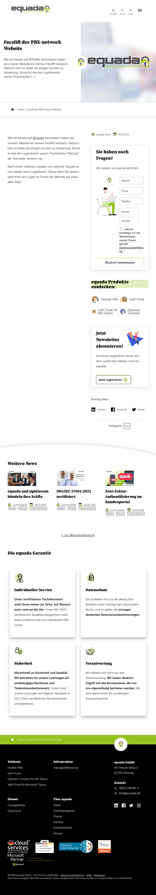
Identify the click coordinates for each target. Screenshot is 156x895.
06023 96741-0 (129, 788)
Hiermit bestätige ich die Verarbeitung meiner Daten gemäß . (131, 240)
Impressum (99, 875)
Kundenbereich (62, 827)
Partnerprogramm (64, 810)
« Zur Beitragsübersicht (78, 535)
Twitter (141, 409)
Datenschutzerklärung (72, 875)
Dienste (13, 799)
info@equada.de (130, 793)
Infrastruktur (63, 762)
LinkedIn (101, 409)
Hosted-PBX (109, 299)
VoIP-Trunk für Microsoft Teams (27, 784)
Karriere (58, 822)
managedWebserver (65, 767)
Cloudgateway (16, 805)
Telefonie (14, 762)
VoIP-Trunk (136, 299)
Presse (57, 816)
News (56, 805)
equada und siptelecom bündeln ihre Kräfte (28, 494)
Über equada (62, 799)
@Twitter (38, 138)
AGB (89, 875)
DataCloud (14, 810)
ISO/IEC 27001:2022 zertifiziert (74, 494)
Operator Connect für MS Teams (28, 778)
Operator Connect (134, 311)
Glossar (58, 833)
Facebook (121, 409)
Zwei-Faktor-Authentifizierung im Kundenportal (123, 496)
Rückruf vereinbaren (120, 262)
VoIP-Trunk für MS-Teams (108, 311)
